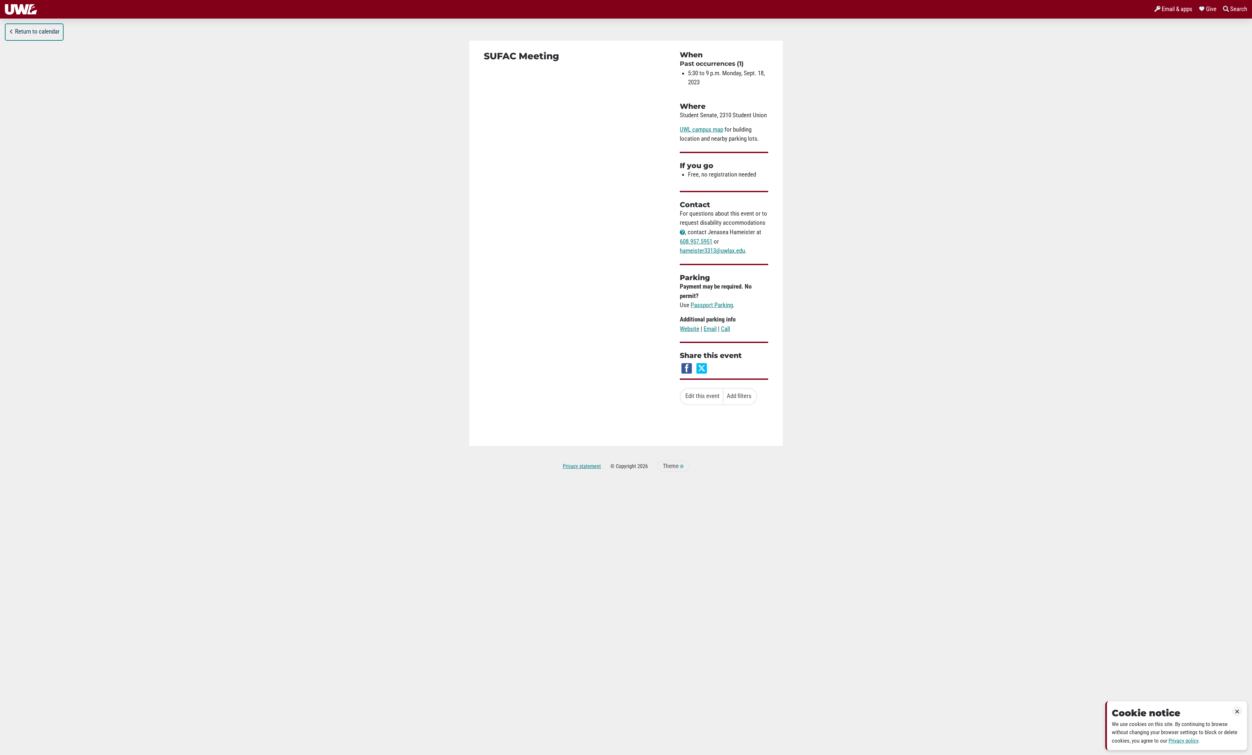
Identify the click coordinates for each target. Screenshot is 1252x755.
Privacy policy (1183, 741)
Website (689, 329)
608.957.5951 (696, 241)
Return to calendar (37, 31)
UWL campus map (701, 129)
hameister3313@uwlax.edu (712, 250)
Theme (671, 466)
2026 (642, 466)
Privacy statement (582, 466)
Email (710, 329)
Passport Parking (712, 305)
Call (725, 329)
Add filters (739, 396)
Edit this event (702, 396)
